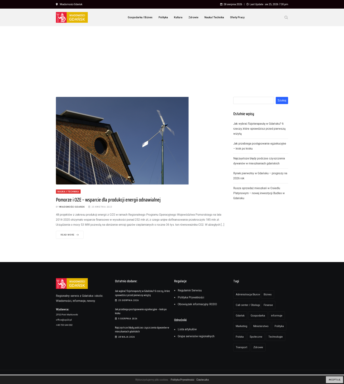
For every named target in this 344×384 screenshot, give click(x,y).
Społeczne (256, 336)
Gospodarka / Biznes (140, 17)
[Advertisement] (172, 56)
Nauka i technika (214, 17)
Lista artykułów (187, 329)
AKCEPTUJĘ (334, 379)
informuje (276, 315)
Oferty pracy (237, 17)
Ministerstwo (261, 326)
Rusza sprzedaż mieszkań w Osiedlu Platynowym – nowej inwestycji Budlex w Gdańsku (259, 193)
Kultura (178, 17)
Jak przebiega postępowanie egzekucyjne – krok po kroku (141, 311)
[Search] (286, 17)
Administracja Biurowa (248, 294)
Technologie (275, 336)
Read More (67, 235)
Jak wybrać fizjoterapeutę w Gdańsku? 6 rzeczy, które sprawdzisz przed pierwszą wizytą (259, 128)
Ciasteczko (202, 379)
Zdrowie (193, 17)
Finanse (268, 305)
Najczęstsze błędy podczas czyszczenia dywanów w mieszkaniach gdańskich (142, 329)
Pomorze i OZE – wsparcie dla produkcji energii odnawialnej (108, 200)
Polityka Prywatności (191, 297)
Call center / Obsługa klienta (248, 305)
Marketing (241, 326)
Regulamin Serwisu (190, 290)
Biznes (268, 294)
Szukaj (282, 100)
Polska (240, 336)
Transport (241, 347)
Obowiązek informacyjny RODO (197, 304)
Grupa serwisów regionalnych (196, 336)
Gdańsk (240, 315)
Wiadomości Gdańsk (72, 207)
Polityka (163, 17)
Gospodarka (258, 315)
